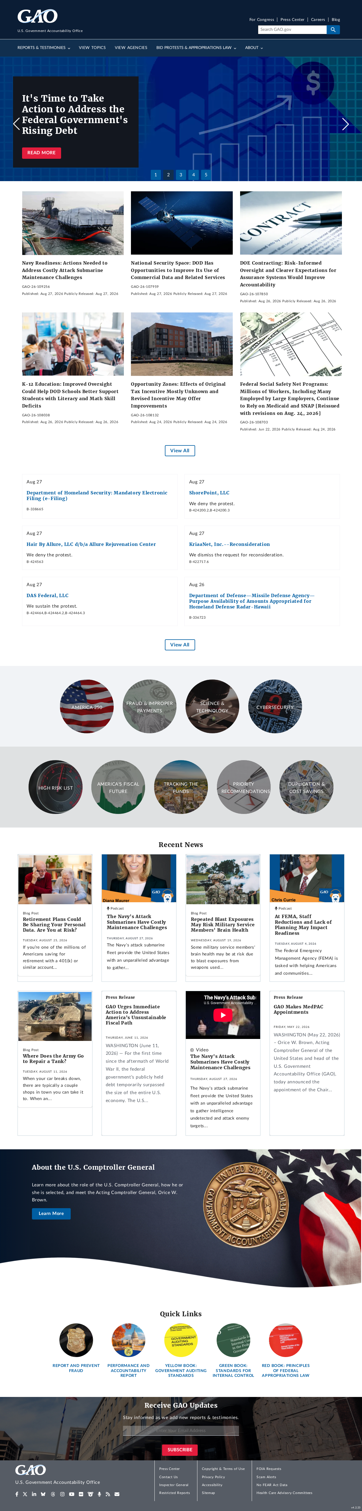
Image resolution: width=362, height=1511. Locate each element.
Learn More (51, 1213)
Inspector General (174, 1485)
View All (179, 450)
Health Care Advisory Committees (284, 1493)
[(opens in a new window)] (16, 1494)
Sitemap (208, 1493)
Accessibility (212, 1485)
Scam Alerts (266, 1477)
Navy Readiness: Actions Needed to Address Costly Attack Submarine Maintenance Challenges (65, 270)
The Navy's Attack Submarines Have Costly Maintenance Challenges (137, 922)
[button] (345, 124)
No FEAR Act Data (272, 1485)
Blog (336, 20)
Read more (41, 153)
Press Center (293, 20)
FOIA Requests (269, 1469)
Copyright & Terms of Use (223, 1469)
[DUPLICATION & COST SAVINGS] (306, 812)
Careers (318, 20)
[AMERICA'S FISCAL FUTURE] (118, 812)
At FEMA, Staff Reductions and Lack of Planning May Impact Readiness (303, 925)
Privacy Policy (213, 1477)
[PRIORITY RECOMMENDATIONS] (244, 812)
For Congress (261, 20)
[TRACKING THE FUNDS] (181, 812)
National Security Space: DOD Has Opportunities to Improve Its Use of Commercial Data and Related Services (178, 270)
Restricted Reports (174, 1493)
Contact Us (168, 1477)
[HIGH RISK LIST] (55, 812)
